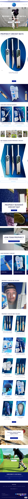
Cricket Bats (3, 272)
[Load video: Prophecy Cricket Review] (14, 295)
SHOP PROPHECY (14, 460)
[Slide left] (12, 79)
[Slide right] (15, 79)
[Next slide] (27, 93)
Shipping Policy (15, 486)
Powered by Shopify (14, 497)
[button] (1, 4)
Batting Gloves (7, 374)
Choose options (6, 125)
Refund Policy (23, 486)
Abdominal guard (20, 417)
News (6, 486)
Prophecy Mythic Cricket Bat (13, 72)
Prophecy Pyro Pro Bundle (20, 353)
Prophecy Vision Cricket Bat (20, 375)
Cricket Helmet (7, 396)
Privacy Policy (19, 486)
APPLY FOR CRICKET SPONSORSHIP (14, 241)
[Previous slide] (1, 93)
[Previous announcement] (1, 1)
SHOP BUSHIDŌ (14, 210)
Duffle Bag (7, 417)
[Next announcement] (26, 1)
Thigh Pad (7, 353)
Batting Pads (20, 396)
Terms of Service (10, 486)
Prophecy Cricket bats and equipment (8, 497)
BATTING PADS (14, 93)
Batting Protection (18, 272)
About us (4, 486)
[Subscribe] (19, 478)
